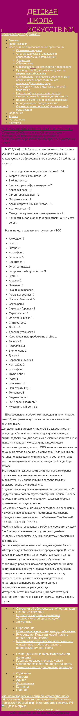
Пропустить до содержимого (20, 34)
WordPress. (53, 710)
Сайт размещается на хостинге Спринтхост (39, 712)
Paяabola (39, 710)
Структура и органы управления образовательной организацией (38, 617)
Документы (23, 621)
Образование (25, 628)
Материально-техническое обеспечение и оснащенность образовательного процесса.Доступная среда (44, 644)
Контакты (22, 686)
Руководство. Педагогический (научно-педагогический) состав (42, 636)
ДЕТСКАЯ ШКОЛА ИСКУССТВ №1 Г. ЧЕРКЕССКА (51, 25)
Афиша (21, 680)
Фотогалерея (25, 683)
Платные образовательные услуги (39, 660)
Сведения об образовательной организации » (32, 132)
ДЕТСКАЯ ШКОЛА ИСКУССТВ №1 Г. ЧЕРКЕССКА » (37, 129)
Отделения (23, 673)
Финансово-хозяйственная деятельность (44, 663)
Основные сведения (30, 611)
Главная (22, 689)
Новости (22, 676)
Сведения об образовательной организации (46, 608)
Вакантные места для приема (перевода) (44, 667)
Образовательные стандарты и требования (46, 631)
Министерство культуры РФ (54, 702)
